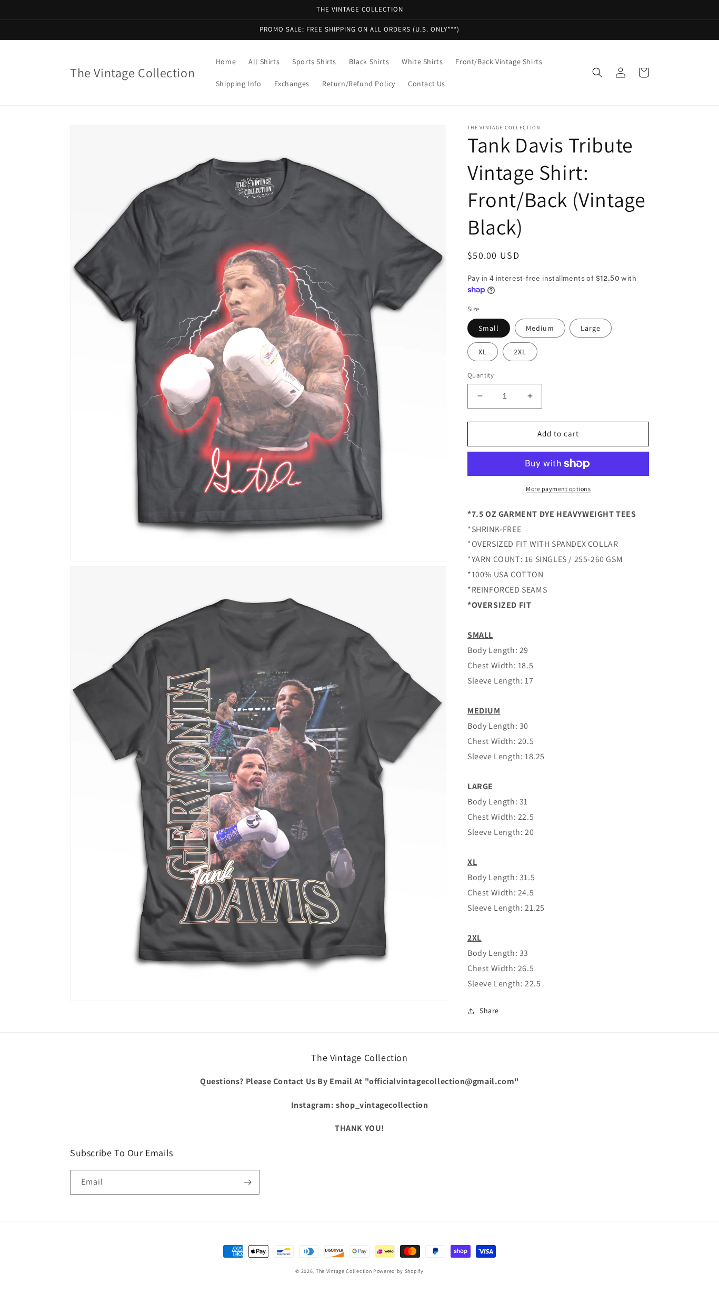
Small (488, 328)
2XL (520, 351)
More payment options (558, 489)
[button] (597, 72)
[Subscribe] (247, 1182)
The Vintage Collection (344, 1271)
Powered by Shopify (398, 1271)
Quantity (480, 375)
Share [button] (489, 1010)
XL (482, 351)
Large (591, 328)
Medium (540, 328)
